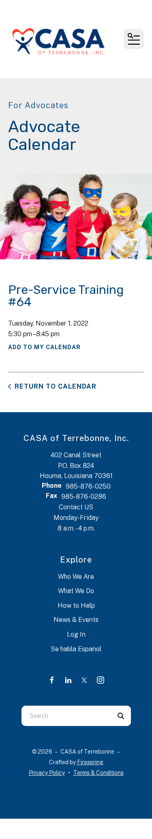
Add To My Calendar (44, 347)
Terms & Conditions (98, 772)
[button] (134, 39)
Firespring (90, 762)
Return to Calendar (55, 386)
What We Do (76, 591)
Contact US (76, 507)
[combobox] (66, 716)
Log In (76, 634)
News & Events (76, 620)
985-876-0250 (88, 486)
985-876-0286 (83, 496)
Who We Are (76, 576)
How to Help (76, 605)
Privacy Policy (47, 772)
